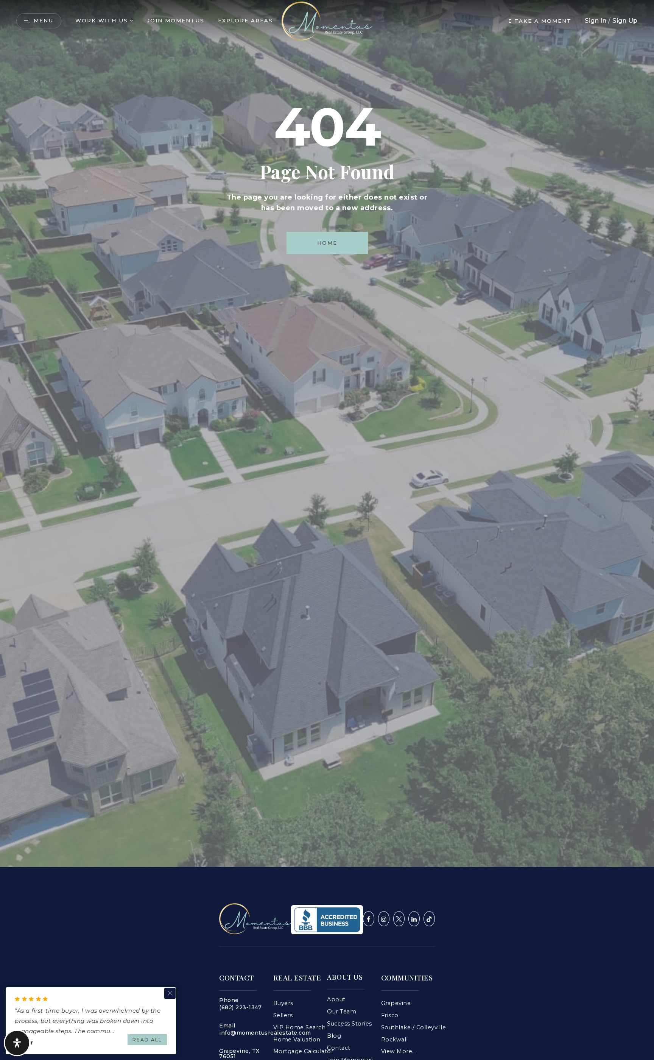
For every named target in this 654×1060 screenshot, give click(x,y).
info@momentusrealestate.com (265, 1032)
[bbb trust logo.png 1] (327, 919)
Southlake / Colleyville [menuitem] (413, 1027)
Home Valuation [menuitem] (297, 1039)
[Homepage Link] (327, 20)
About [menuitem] (336, 999)
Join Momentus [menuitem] (175, 20)
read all (147, 1040)
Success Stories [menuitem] (349, 1023)
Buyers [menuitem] (283, 1003)
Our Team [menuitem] (341, 1011)
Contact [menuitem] (338, 1047)
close (170, 993)
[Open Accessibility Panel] (17, 1043)
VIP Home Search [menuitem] (299, 1027)
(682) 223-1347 (240, 1007)
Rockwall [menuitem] (394, 1039)
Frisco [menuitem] (390, 1015)
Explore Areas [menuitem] (245, 20)
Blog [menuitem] (334, 1035)
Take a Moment (541, 21)
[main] (327, 433)
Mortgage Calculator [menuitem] (303, 1051)
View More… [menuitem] (398, 1051)
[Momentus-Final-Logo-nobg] (255, 918)
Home (327, 243)
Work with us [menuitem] (101, 20)
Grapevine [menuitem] (396, 1003)
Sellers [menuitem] (283, 1015)
